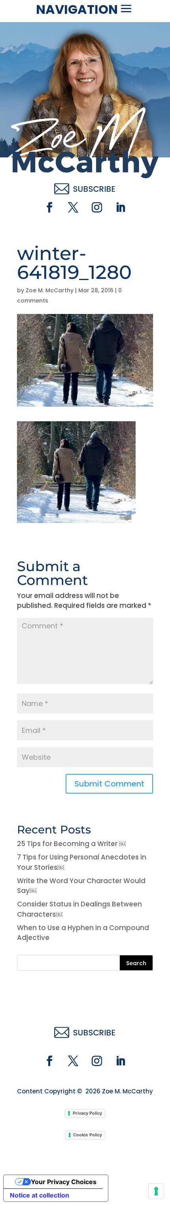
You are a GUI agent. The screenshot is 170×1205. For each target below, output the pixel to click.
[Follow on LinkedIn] (120, 207)
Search (136, 963)
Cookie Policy (87, 1135)
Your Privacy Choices (63, 1182)
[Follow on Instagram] (97, 207)
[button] (126, 8)
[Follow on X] (73, 207)
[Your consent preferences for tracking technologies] (156, 1191)
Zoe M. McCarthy (50, 290)
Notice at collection (39, 1195)
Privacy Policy (87, 1113)
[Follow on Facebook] (49, 207)
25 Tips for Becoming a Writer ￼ (71, 843)
